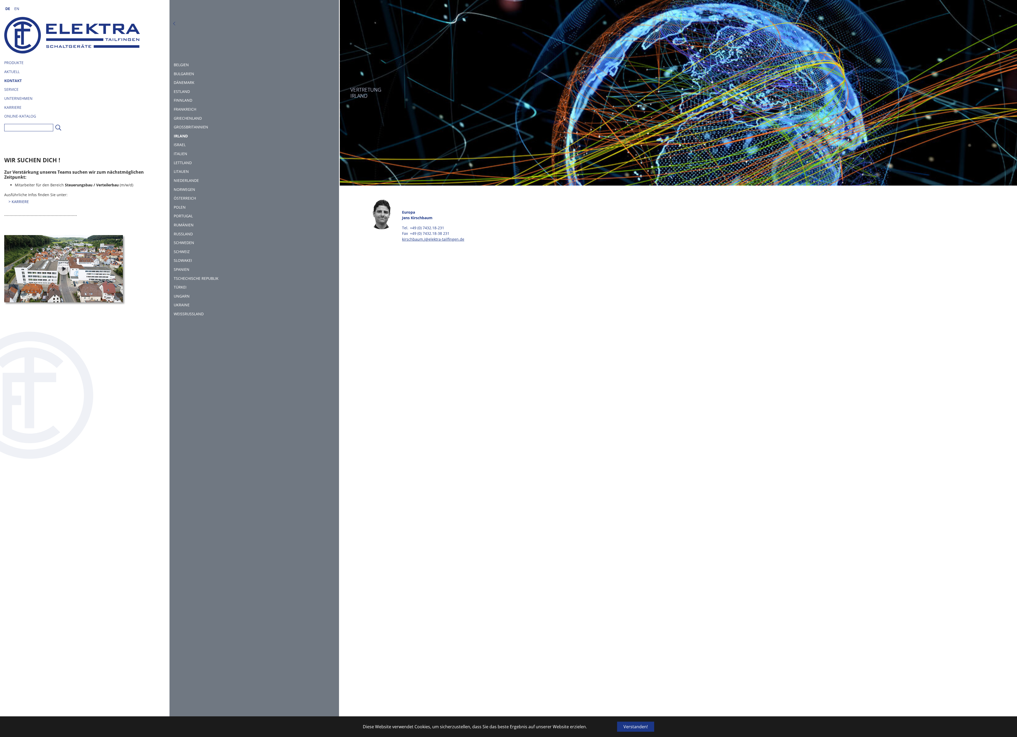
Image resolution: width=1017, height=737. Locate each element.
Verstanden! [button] (635, 727)
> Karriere (18, 201)
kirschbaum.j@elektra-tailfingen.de (433, 239)
